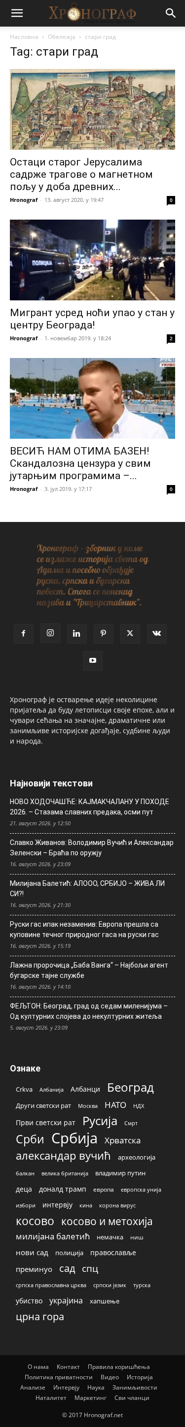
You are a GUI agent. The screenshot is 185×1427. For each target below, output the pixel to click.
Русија (99, 1121)
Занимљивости (134, 1387)
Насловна (24, 36)
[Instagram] (50, 633)
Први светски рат (45, 1122)
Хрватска (123, 1140)
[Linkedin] (77, 634)
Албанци (85, 1089)
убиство (29, 1300)
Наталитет (51, 1398)
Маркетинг (90, 1398)
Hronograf (23, 199)
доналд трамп (62, 1189)
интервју (57, 1204)
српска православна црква (51, 1285)
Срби (30, 1139)
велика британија (64, 1173)
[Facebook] (24, 634)
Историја (140, 1377)
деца (24, 1189)
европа (103, 1189)
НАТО (115, 1105)
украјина (66, 1301)
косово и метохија (107, 1221)
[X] (130, 634)
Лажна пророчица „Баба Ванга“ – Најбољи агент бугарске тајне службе (89, 970)
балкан (25, 1173)
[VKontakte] (157, 634)
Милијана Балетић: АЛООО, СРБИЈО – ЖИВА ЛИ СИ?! (87, 888)
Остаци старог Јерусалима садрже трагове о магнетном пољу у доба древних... (81, 174)
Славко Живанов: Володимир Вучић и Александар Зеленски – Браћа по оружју (92, 848)
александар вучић (63, 1155)
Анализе (32, 1387)
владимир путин (120, 1172)
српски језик (109, 1285)
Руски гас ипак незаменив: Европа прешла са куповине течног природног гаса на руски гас (84, 929)
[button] (17, 13)
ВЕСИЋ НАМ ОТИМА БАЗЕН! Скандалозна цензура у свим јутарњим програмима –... (80, 463)
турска (141, 1285)
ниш (137, 1237)
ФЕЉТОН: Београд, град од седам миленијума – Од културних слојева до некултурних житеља (89, 1011)
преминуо (34, 1269)
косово (35, 1221)
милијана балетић (53, 1236)
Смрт (131, 1123)
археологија (136, 1157)
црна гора (40, 1316)
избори (26, 1205)
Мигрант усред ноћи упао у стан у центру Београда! (92, 319)
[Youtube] (93, 661)
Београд (130, 1087)
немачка (110, 1236)
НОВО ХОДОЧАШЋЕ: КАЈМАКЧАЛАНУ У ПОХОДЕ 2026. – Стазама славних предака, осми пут (89, 807)
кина (85, 1205)
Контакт (68, 1366)
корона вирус (117, 1205)
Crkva (24, 1089)
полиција (69, 1252)
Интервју (66, 1387)
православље (113, 1252)
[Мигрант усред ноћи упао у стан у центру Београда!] (92, 260)
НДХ (138, 1105)
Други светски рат (43, 1105)
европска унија (141, 1189)
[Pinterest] (103, 634)
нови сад (32, 1252)
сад (67, 1268)
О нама (38, 1366)
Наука (96, 1387)
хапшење (104, 1301)
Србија (74, 1138)
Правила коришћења (119, 1366)
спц (90, 1268)
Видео (110, 1377)
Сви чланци (131, 1398)
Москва (88, 1105)
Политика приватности (59, 1377)
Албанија (51, 1089)
